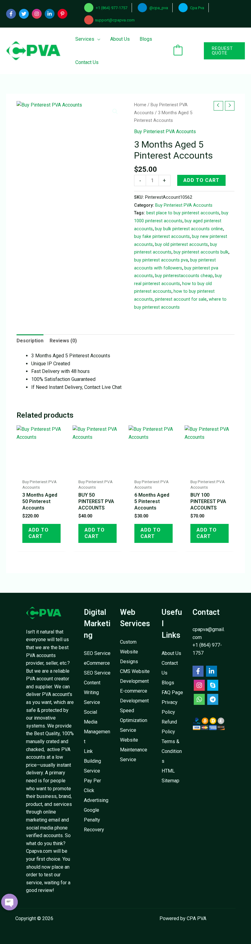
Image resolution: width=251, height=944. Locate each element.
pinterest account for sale (181, 299)
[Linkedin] (49, 14)
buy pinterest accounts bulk (201, 252)
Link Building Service (92, 761)
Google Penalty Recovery (94, 820)
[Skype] (212, 685)
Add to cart (201, 180)
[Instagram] (37, 14)
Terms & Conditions (172, 751)
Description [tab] (30, 341)
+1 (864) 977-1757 (111, 8)
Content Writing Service (92, 692)
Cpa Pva (196, 8)
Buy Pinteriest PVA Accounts (165, 131)
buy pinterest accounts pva (161, 260)
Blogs (168, 683)
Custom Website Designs (129, 651)
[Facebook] (11, 14)
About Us (171, 653)
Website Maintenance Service (133, 749)
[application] (97, 39)
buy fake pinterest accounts (162, 236)
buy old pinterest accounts (181, 244)
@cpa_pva (158, 8)
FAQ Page (172, 692)
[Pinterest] (62, 14)
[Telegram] (212, 699)
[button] (217, 50)
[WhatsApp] (199, 699)
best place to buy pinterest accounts (182, 213)
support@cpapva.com (115, 20)
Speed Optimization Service (133, 720)
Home (140, 104)
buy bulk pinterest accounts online (189, 228)
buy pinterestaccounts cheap (184, 275)
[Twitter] (24, 14)
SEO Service (97, 653)
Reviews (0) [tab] (63, 341)
